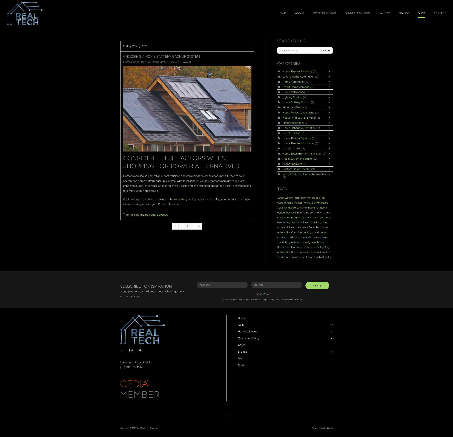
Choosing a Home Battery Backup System (161, 56)
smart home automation (309, 212)
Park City (308, 202)
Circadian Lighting (301, 232)
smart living (284, 242)
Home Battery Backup (137, 62)
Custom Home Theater (297, 169)
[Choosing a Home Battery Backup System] (187, 109)
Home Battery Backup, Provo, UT (172, 62)
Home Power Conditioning (298, 112)
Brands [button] (403, 13)
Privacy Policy (274, 300)
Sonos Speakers (292, 163)
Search (325, 50)
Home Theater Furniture (297, 71)
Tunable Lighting (323, 257)
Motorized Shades (293, 122)
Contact (440, 13)
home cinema (320, 237)
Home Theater (304, 247)
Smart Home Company (297, 86)
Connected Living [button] (357, 13)
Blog (421, 13)
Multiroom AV (293, 227)
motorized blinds (316, 197)
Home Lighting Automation (299, 128)
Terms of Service (291, 300)
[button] (226, 415)
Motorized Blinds (293, 107)
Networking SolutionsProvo (299, 117)
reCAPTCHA (263, 294)
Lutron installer (292, 148)
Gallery (384, 13)
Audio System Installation (298, 158)
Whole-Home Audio (301, 237)
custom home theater (289, 202)
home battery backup (154, 214)
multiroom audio (309, 222)
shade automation (287, 257)
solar (135, 214)
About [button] (299, 13)
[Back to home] (24, 13)
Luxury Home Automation (298, 76)
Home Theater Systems (297, 138)
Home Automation (294, 81)
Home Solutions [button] (324, 13)
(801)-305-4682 (133, 367)
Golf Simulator (291, 133)
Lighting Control (292, 97)
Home (282, 13)
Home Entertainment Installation (302, 153)
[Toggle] (330, 71)
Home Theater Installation (298, 143)
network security (300, 242)
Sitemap (153, 428)
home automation (320, 252)
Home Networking (294, 92)
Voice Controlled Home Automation (304, 174)
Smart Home (306, 257)
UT (318, 207)
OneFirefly (328, 428)
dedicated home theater (302, 207)
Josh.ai (295, 222)
